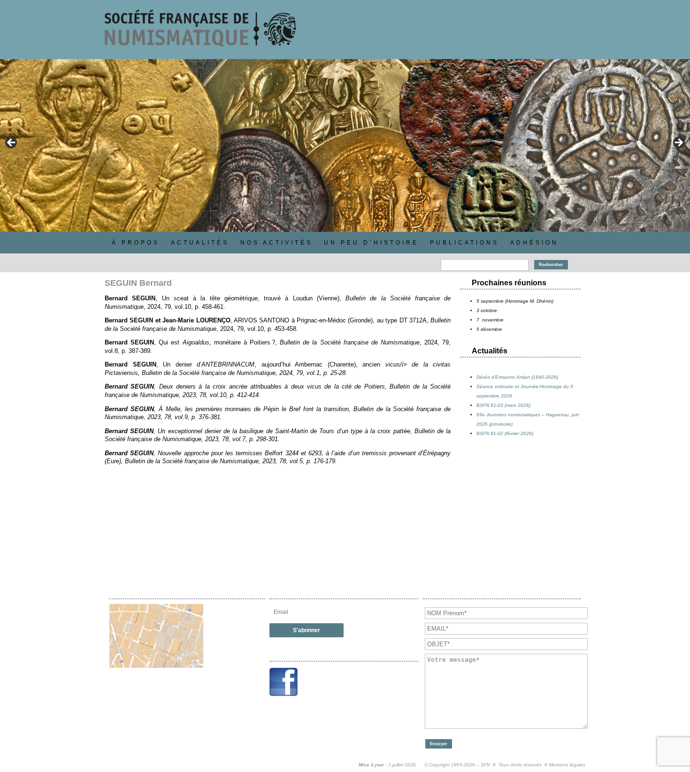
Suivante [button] (678, 143)
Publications (464, 242)
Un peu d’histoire (371, 242)
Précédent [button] (12, 143)
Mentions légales (567, 764)
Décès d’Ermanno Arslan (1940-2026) (517, 377)
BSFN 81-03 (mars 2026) (503, 405)
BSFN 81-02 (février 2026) (504, 433)
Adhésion (534, 242)
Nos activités (276, 242)
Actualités (200, 242)
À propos (136, 242)
